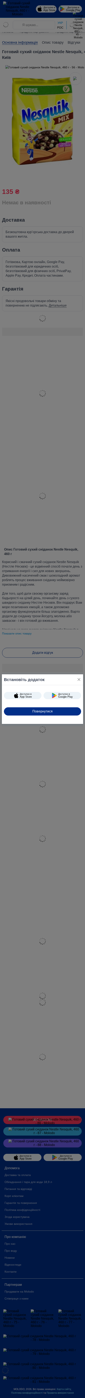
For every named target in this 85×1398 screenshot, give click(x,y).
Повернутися (42, 711)
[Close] (79, 679)
